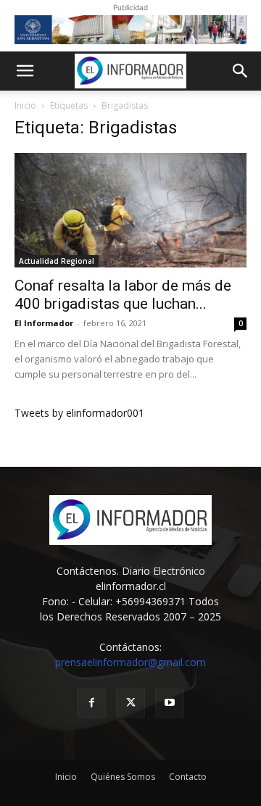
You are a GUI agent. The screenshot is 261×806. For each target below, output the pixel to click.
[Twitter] (130, 703)
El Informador (43, 322)
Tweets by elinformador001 (79, 413)
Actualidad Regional (56, 261)
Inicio (25, 105)
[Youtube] (169, 703)
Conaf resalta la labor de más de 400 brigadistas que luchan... (122, 294)
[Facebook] (91, 703)
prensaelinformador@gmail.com (130, 662)
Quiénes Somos (123, 776)
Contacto (188, 776)
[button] (24, 71)
